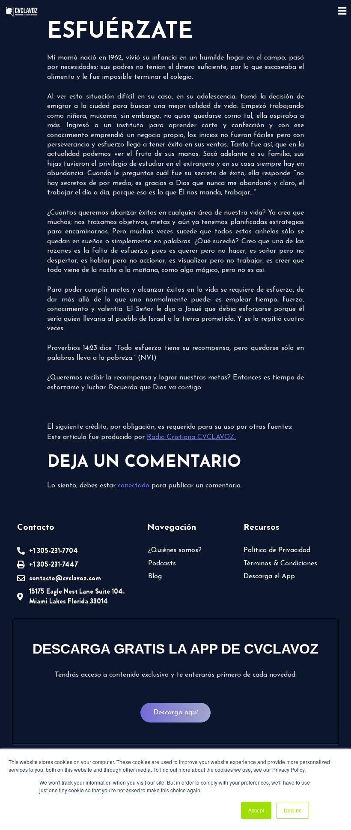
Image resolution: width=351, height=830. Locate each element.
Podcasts (162, 563)
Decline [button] (293, 810)
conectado (133, 485)
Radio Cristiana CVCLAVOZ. (191, 437)
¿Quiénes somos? (175, 550)
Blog (155, 576)
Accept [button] (256, 810)
